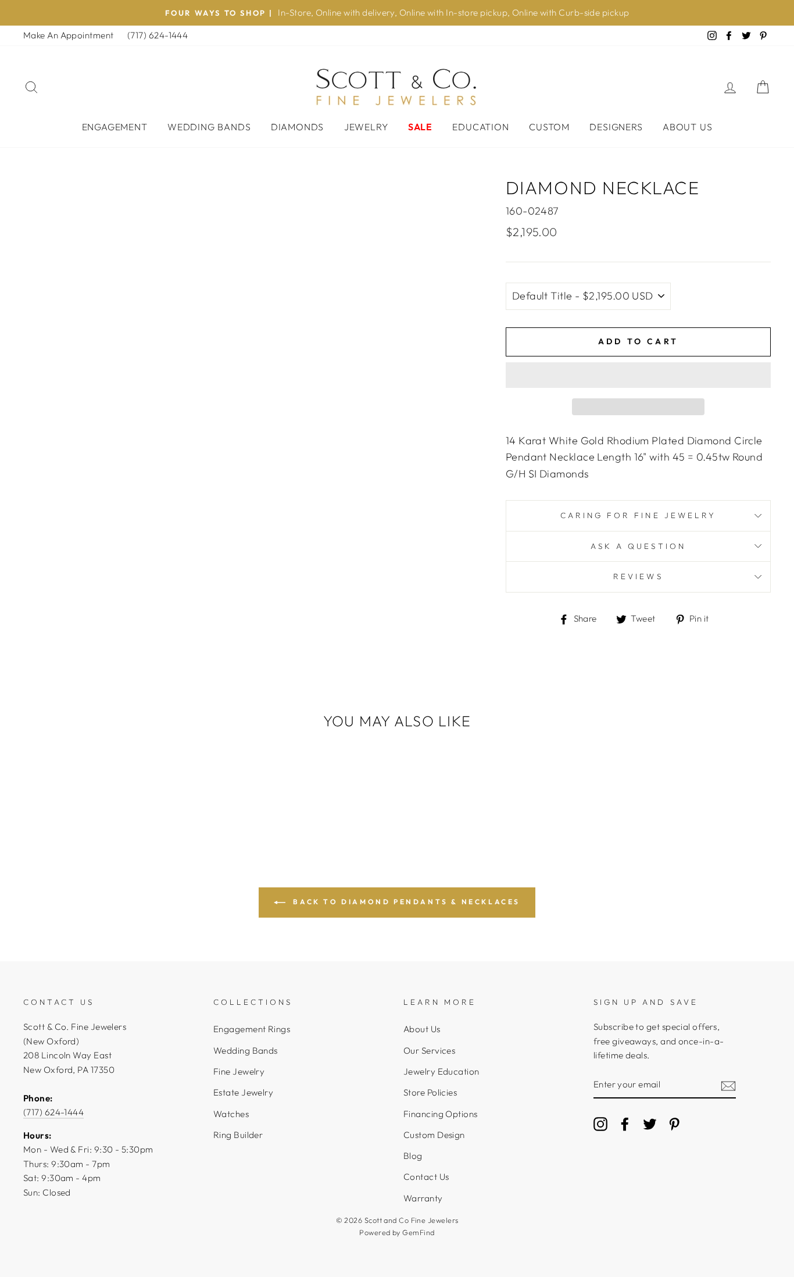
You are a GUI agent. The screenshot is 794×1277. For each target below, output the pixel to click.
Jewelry (366, 127)
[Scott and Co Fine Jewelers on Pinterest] (674, 1123)
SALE (420, 127)
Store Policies (430, 1092)
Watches (231, 1113)
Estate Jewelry (243, 1092)
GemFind (418, 1232)
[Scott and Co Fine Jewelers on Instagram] (600, 1123)
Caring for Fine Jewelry (638, 515)
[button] (638, 375)
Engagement (115, 127)
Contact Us (426, 1176)
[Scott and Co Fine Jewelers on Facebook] (625, 1123)
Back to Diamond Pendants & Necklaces (405, 901)
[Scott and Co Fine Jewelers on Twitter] (650, 1123)
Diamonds (297, 127)
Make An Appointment (68, 35)
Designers (615, 127)
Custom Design (434, 1134)
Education (480, 127)
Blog (413, 1155)
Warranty (423, 1198)
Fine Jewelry (238, 1071)
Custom (549, 127)
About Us (687, 127)
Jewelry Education (441, 1071)
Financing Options (440, 1113)
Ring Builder (238, 1134)
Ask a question (638, 546)
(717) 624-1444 (157, 35)
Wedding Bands (209, 127)
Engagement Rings (251, 1029)
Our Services (429, 1050)
